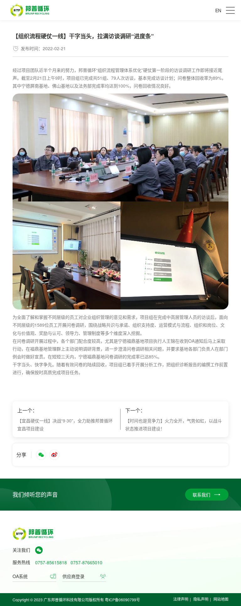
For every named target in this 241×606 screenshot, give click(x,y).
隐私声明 (200, 599)
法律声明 (180, 599)
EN (218, 10)
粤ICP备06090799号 (122, 599)
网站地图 (220, 599)
